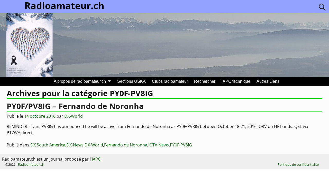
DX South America (47, 145)
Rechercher (204, 81)
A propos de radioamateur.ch (80, 81)
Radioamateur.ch (31, 164)
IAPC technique (236, 81)
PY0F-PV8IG (181, 145)
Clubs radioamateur (170, 81)
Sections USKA (131, 81)
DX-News (75, 145)
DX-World (94, 145)
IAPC (96, 159)
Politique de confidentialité (298, 164)
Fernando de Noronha (125, 145)
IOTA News (158, 145)
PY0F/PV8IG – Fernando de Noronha (75, 106)
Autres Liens (268, 81)
